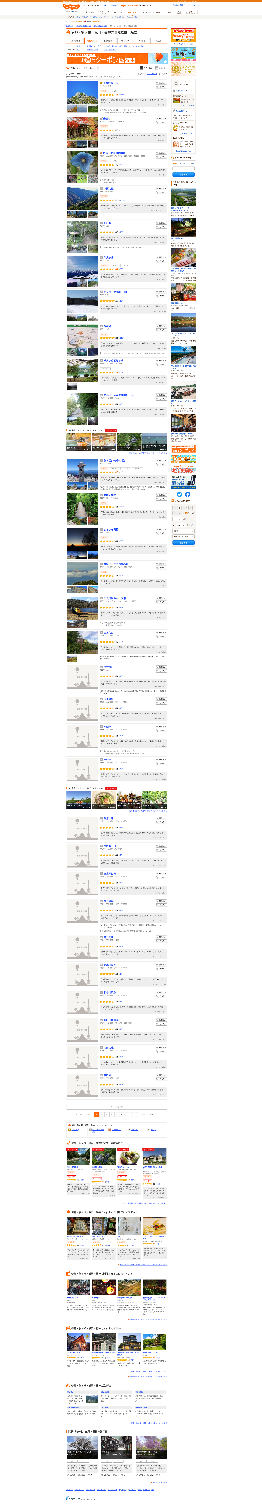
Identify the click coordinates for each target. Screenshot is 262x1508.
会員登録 (113, 5)
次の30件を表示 (117, 1107)
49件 (122, 165)
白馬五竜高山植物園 (114, 153)
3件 (121, 642)
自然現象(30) (116, 1130)
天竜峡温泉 (139, 1392)
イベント (141, 41)
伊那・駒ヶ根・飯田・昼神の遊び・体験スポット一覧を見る (145, 1203)
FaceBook (187, 494)
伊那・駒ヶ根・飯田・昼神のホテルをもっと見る (149, 1371)
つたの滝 (109, 1047)
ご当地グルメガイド (99, 17)
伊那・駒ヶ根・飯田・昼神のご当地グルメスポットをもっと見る (143, 1265)
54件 (107, 1245)
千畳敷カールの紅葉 (124, 1298)
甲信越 (89, 46)
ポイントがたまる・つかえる (75, 21)
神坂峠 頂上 (111, 846)
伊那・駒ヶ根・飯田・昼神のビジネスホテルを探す (148, 1377)
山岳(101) (75, 1130)
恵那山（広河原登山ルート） (120, 395)
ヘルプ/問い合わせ (193, 1)
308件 (82, 1358)
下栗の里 (109, 188)
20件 (132, 1180)
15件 (122, 301)
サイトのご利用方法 (180, 1)
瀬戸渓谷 (109, 901)
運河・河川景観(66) (98, 1131)
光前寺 (107, 118)
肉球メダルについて (188, 133)
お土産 (158, 41)
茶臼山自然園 (111, 1020)
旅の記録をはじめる (183, 151)
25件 (122, 269)
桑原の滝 (109, 818)
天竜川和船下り (72, 1167)
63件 (158, 1358)
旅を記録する (181, 110)
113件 (122, 338)
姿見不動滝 (110, 873)
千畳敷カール (110, 83)
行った (161, 87)
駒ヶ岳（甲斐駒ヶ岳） (116, 292)
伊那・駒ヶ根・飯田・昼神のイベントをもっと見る (148, 1319)
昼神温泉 (70, 1392)
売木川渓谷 (110, 965)
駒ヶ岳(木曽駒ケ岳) (114, 460)
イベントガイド (111, 17)
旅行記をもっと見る (159, 1483)
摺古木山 (109, 667)
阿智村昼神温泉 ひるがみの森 (103, 1352)
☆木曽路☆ (106, 1452)
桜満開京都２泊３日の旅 (146, 1452)
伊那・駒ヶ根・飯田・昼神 (117, 46)
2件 (158, 1244)
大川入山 (109, 632)
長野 (99, 46)
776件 (122, 95)
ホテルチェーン (79, 1490)
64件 (122, 576)
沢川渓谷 (109, 699)
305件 (122, 130)
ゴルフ (169, 12)
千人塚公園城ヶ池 (113, 360)
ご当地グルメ (109, 41)
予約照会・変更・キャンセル (182, 5)
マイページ (195, 5)
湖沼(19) (154, 1130)
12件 (132, 1245)
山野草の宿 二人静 (150, 1352)
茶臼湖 (107, 1075)
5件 (121, 372)
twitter (179, 494)
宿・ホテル (125, 41)
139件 (108, 1358)
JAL (122, 1490)
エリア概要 (75, 41)
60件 (107, 1182)
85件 (122, 472)
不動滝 (107, 726)
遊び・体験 (118, 12)
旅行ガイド (79, 17)
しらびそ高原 (111, 529)
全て (78, 50)
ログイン (105, 5)
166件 (159, 1184)
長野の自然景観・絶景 (100, 26)
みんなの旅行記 (132, 17)
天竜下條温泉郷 (73, 1407)
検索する (183, 174)
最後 (151, 1114)
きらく (119, 1236)
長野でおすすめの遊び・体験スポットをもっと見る (148, 453)
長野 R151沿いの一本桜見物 (79, 1452)
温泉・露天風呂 (101, 1490)
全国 (78, 46)
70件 (132, 1360)
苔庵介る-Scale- (123, 1167)
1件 (121, 607)
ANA (124, 1490)
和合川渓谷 (110, 992)
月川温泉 (104, 1407)
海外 (179, 12)
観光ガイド (87, 17)
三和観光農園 (97, 1167)
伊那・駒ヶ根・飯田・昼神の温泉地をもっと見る (149, 1423)
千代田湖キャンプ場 (115, 598)
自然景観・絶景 (92, 50)
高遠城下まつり (72, 1298)
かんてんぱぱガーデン (100, 1236)
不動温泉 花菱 (141, 1407)
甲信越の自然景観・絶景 (83, 26)
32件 (122, 541)
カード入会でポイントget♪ (183, 44)
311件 (82, 1180)
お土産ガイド (121, 17)
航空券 (158, 12)
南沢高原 (109, 937)
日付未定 (191, 513)
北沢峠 (107, 223)
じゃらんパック (104, 12)
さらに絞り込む (139, 46)
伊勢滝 (107, 759)
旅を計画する (181, 90)
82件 (82, 1245)
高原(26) (134, 1130)
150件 (122, 200)
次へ (143, 1114)
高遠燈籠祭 (96, 1298)
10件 (122, 232)
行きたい (161, 83)
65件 (122, 507)
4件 (121, 404)
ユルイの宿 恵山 (73, 1352)
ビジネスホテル (90, 1490)
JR (119, 1490)
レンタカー (146, 12)
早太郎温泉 (105, 1392)
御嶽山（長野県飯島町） (117, 564)
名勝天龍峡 (110, 495)
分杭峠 (107, 326)
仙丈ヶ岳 (109, 257)
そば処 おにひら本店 (75, 1236)
